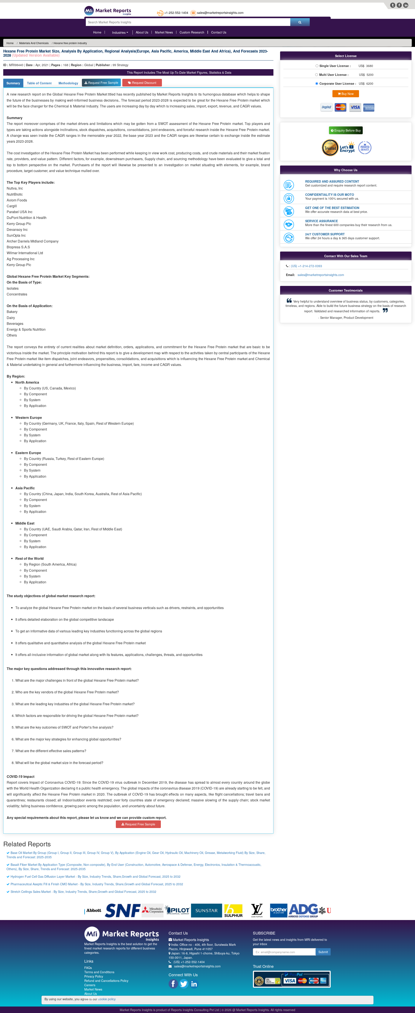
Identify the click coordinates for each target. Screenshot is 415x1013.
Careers (89, 985)
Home (97, 32)
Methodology (68, 83)
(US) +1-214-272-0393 (306, 266)
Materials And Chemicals (34, 43)
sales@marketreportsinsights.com (220, 12)
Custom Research (192, 32)
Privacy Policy (93, 976)
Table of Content (39, 83)
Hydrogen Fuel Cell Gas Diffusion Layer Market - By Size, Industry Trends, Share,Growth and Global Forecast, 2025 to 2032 (95, 876)
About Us (142, 32)
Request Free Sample (102, 82)
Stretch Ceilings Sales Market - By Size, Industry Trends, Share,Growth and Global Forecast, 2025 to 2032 (83, 891)
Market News (164, 32)
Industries (119, 32)
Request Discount (143, 82)
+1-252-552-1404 (176, 12)
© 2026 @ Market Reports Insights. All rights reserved (258, 1010)
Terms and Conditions (99, 972)
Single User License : (336, 66)
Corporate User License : (338, 83)
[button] (292, 309)
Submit (323, 952)
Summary (13, 83)
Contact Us (218, 32)
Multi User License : (334, 74)
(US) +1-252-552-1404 (189, 962)
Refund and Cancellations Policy (106, 980)
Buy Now (347, 93)
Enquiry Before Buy (347, 130)
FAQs (88, 967)
